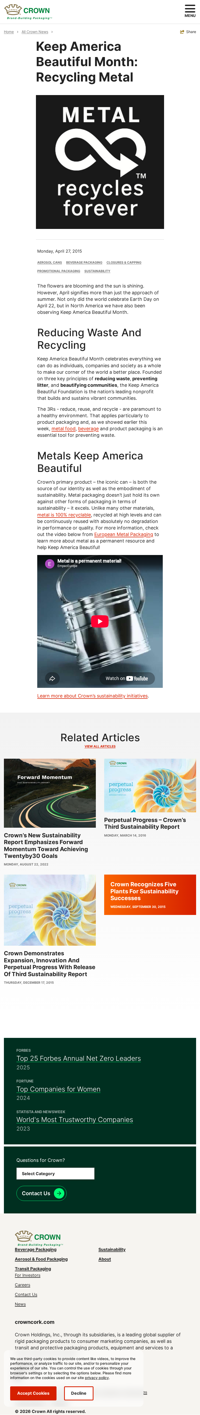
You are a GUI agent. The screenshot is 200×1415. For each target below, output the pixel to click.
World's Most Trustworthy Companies (74, 1119)
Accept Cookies (33, 1393)
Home (9, 31)
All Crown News (35, 31)
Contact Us (36, 1193)
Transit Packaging (33, 1268)
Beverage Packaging (84, 262)
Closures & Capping (124, 262)
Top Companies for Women (58, 1089)
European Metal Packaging (123, 534)
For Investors (27, 1275)
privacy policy (97, 1377)
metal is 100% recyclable (64, 515)
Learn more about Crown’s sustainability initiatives (92, 696)
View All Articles (100, 746)
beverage (88, 428)
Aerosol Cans (49, 262)
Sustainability (97, 271)
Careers (22, 1284)
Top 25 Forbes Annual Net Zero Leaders (78, 1058)
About (104, 1259)
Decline (78, 1393)
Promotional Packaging (58, 271)
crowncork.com (34, 1322)
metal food (64, 428)
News (20, 1304)
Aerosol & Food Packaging (41, 1259)
